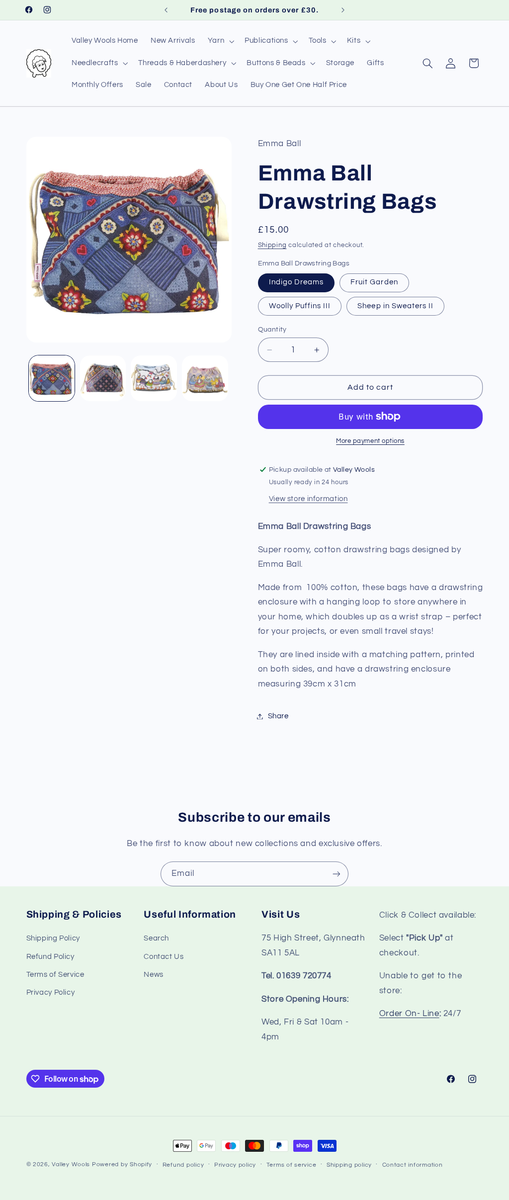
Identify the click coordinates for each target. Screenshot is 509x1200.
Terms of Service (55, 974)
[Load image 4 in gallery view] (205, 378)
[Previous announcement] (166, 10)
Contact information (412, 1165)
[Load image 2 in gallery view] (103, 378)
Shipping (272, 245)
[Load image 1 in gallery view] (52, 378)
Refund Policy (50, 956)
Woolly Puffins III (300, 306)
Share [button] (278, 716)
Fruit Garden (374, 282)
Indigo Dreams (296, 282)
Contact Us (163, 956)
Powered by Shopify (122, 1164)
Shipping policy (349, 1165)
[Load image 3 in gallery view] (153, 378)
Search (156, 938)
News (154, 974)
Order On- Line (409, 1013)
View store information (308, 499)
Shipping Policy (53, 938)
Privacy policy (235, 1165)
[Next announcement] (343, 10)
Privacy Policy (50, 992)
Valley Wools (71, 1164)
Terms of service (291, 1165)
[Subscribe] (336, 873)
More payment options (370, 441)
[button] (219, 41)
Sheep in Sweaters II (395, 306)
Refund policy (183, 1165)
